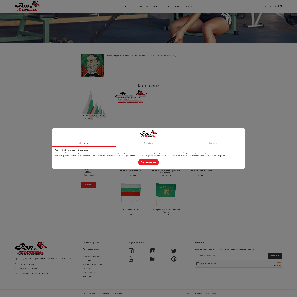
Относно (212, 143)
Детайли (148, 143)
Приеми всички (148, 162)
